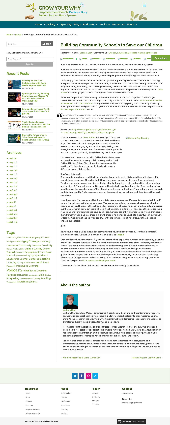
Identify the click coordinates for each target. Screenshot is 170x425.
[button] (29, 64)
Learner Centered (29, 259)
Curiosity (37, 249)
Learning (45, 258)
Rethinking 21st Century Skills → (148, 358)
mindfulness (42, 262)
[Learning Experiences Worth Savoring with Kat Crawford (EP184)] (29, 113)
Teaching (46, 278)
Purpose (11, 274)
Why (35, 282)
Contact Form (127, 393)
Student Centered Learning (30, 279)
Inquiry (30, 255)
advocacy (27, 237)
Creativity (47, 245)
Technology (11, 282)
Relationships (33, 275)
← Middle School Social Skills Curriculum (80, 358)
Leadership (12, 259)
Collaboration (12, 246)
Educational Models (127, 53)
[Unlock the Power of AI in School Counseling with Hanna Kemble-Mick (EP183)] (29, 139)
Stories (48, 275)
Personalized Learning (26, 266)
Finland (120, 235)
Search (46, 43)
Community (25, 245)
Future (42, 252)
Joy (36, 255)
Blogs (18, 34)
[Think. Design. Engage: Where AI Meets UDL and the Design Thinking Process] (29, 126)
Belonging (22, 241)
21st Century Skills (14, 238)
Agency (37, 237)
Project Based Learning (34, 270)
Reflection (22, 275)
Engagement (32, 252)
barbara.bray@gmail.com (132, 403)
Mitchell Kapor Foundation (73, 109)
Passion (10, 266)
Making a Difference (26, 263)
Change (33, 241)
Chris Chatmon (86, 103)
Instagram (96, 401)
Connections (36, 246)
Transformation (25, 281)
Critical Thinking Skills (15, 249)
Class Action (89, 137)
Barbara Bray (86, 53)
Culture (29, 248)
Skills (41, 275)
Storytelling (12, 278)
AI (42, 237)
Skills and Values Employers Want (98, 260)
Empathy (20, 252)
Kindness (43, 255)
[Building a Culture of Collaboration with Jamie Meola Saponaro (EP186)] (29, 84)
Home (9, 34)
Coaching (45, 241)
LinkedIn (95, 393)
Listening (11, 262)
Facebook (96, 397)
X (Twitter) (96, 404)
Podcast (13, 270)
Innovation (21, 256)
